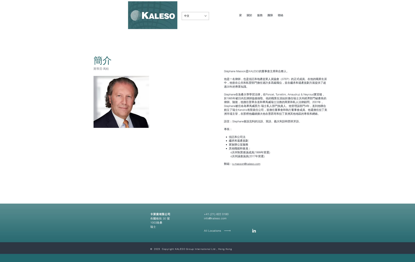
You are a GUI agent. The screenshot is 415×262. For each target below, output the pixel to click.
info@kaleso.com (215, 218)
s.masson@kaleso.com (246, 163)
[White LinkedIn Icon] (254, 230)
